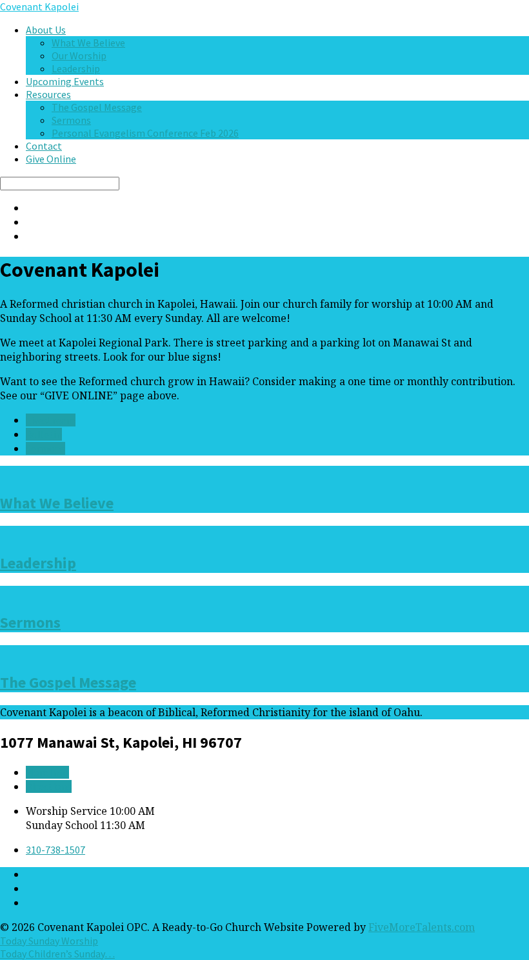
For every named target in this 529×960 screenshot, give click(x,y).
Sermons (71, 120)
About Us (46, 29)
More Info (47, 772)
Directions (49, 786)
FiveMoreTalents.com (421, 927)
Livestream (50, 420)
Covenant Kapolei (39, 6)
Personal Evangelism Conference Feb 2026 (145, 132)
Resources (48, 94)
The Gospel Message (97, 107)
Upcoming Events (65, 81)
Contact (44, 145)
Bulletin (44, 434)
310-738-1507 (55, 849)
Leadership (76, 68)
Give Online (51, 158)
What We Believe (88, 42)
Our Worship (79, 55)
